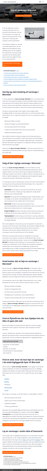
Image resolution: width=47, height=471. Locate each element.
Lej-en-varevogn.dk (9, 2)
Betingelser (43, 469)
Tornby (6, 390)
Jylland (24, 440)
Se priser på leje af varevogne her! (23, 15)
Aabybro (6, 379)
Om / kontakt (30, 469)
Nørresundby (8, 387)
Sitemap (38, 469)
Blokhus (6, 381)
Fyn (30, 440)
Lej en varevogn (24, 469)
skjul (18, 70)
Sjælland (37, 440)
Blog (35, 469)
